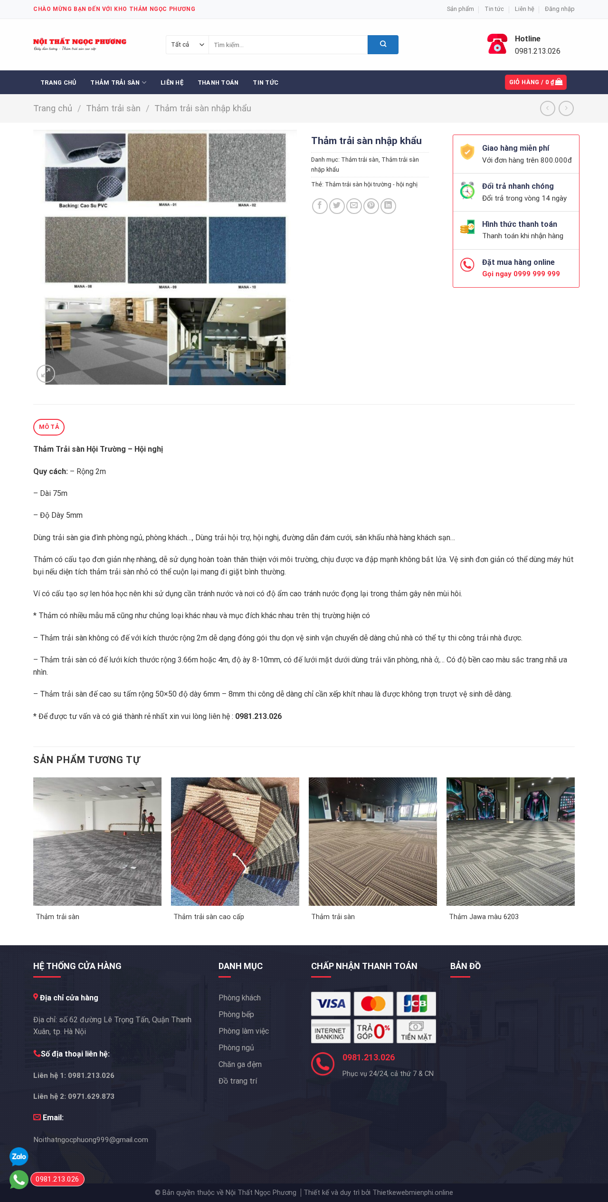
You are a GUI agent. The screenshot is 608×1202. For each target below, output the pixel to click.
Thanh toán (218, 82)
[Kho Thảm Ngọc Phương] (80, 44)
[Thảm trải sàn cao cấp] (235, 841)
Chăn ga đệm (240, 1064)
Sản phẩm (460, 8)
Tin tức (494, 8)
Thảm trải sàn (115, 82)
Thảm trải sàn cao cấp (208, 917)
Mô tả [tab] (49, 426)
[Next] (574, 860)
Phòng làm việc (243, 1031)
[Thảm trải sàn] (97, 841)
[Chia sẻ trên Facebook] (320, 206)
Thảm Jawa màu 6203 (484, 917)
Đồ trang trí (237, 1081)
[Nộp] (383, 44)
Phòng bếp (236, 1014)
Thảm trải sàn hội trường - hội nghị (371, 184)
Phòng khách (239, 997)
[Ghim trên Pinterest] (371, 206)
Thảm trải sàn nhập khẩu (202, 108)
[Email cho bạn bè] (354, 206)
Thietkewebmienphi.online (412, 1193)
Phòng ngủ (236, 1047)
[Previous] (34, 860)
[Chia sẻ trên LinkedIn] (388, 206)
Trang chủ (58, 82)
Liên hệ (524, 8)
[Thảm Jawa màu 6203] (510, 841)
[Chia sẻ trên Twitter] (337, 206)
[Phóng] (46, 374)
